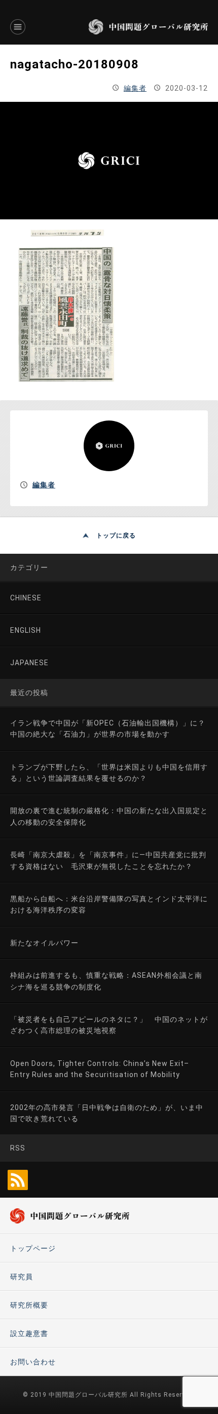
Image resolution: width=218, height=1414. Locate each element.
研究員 (21, 1277)
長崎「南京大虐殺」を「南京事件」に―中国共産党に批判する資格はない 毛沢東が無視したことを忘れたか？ (108, 860)
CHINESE (26, 598)
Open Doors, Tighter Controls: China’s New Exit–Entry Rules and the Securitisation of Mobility (99, 1069)
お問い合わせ (33, 1362)
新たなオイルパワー (44, 943)
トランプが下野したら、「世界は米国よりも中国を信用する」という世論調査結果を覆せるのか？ (109, 772)
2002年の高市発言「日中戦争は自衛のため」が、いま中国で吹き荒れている (106, 1113)
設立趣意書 (29, 1333)
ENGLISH (25, 630)
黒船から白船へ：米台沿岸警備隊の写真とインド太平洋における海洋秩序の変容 (109, 904)
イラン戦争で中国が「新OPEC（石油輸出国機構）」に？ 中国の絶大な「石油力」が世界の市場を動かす (111, 728)
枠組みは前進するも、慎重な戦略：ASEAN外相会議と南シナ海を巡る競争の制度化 (106, 980)
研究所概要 (29, 1305)
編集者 (135, 88)
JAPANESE (29, 663)
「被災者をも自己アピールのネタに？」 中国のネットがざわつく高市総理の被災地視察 (109, 1025)
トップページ (33, 1248)
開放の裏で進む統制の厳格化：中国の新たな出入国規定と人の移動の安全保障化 (109, 816)
